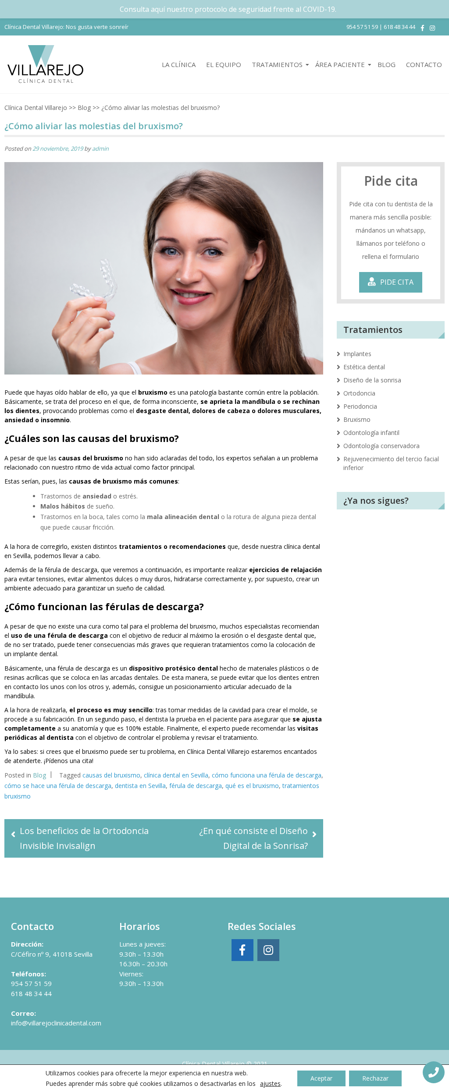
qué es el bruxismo (252, 785)
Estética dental (364, 367)
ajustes (270, 1084)
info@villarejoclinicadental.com (56, 1022)
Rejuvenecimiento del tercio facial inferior (391, 463)
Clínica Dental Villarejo (35, 107)
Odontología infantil (371, 432)
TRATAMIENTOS (277, 64)
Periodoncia (360, 406)
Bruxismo (357, 419)
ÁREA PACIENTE (340, 64)
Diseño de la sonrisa (372, 380)
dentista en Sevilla (140, 785)
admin (100, 148)
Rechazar (375, 1078)
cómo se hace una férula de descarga (57, 785)
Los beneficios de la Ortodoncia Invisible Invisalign (84, 838)
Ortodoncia (359, 393)
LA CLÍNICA (179, 64)
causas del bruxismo (111, 775)
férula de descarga (195, 785)
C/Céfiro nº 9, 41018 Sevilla (52, 954)
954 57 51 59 (362, 27)
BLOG (387, 64)
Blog (84, 107)
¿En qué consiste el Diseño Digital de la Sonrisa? (253, 838)
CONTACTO (424, 64)
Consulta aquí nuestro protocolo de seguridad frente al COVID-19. (228, 9)
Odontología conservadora (381, 446)
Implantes (357, 354)
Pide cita (396, 282)
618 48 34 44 (399, 27)
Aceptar (321, 1078)
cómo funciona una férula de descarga (266, 775)
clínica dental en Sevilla (176, 775)
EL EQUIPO (223, 64)
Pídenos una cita (68, 760)
